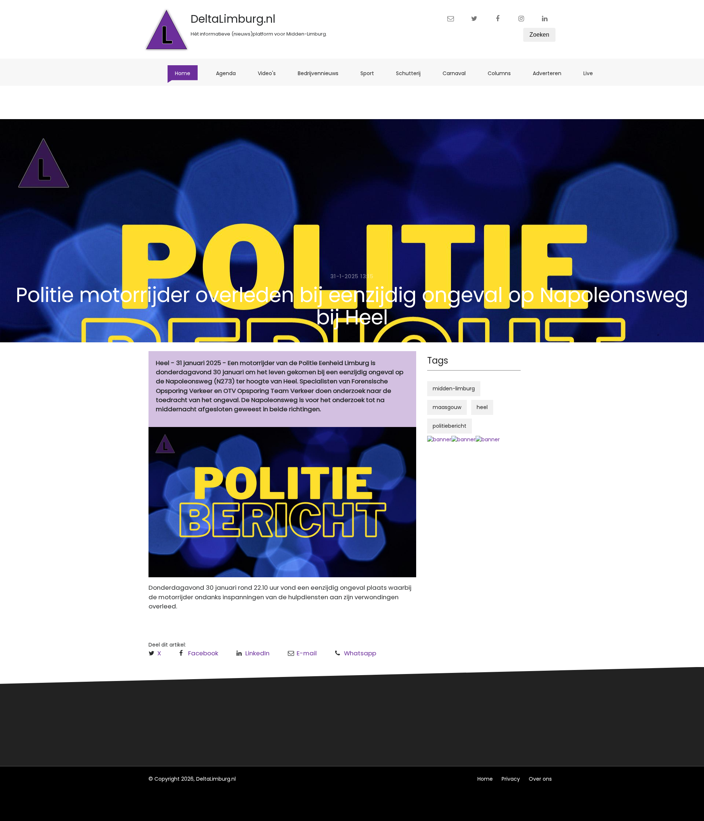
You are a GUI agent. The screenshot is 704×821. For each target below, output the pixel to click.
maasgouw (447, 407)
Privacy (511, 779)
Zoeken (539, 35)
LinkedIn (257, 653)
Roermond (270, 720)
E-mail (307, 653)
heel (482, 407)
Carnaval (458, 73)
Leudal (265, 706)
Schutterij (412, 73)
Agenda (229, 73)
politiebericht (449, 426)
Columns (503, 73)
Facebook (203, 653)
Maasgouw (271, 733)
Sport (370, 73)
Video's (270, 73)
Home (186, 73)
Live (591, 73)
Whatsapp (360, 653)
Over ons (540, 779)
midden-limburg (454, 388)
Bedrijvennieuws (322, 73)
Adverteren (551, 73)
